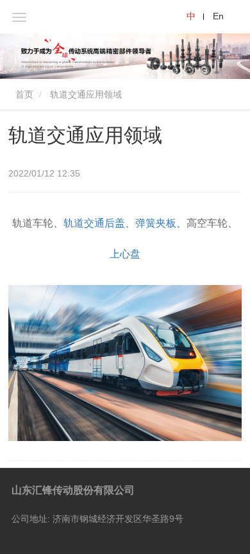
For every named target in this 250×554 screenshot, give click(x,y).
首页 (23, 94)
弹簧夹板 (155, 223)
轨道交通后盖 (94, 223)
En (218, 16)
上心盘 (125, 253)
